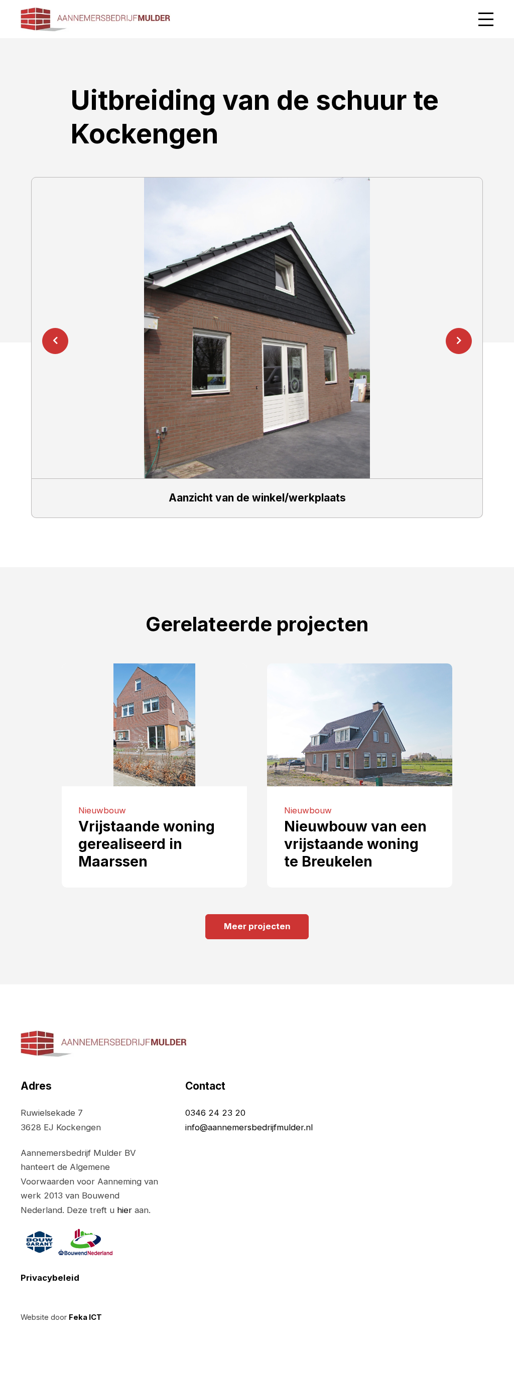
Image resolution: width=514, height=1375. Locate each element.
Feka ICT (85, 1317)
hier (124, 1210)
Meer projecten (257, 926)
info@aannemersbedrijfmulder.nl (249, 1127)
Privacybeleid (50, 1278)
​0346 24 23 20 (215, 1113)
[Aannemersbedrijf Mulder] (96, 19)
